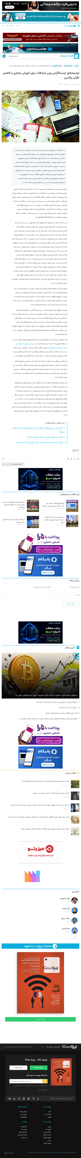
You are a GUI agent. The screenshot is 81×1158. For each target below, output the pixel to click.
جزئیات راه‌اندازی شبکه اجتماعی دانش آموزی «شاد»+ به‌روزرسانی (39, 442)
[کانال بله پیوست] (40, 17)
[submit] (45, 1081)
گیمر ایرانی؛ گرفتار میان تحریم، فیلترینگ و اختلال (61, 713)
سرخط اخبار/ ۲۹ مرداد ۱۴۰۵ (68, 707)
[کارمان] (40, 876)
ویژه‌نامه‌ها (24, 1127)
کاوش (49, 1117)
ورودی (49, 1127)
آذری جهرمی (75, 450)
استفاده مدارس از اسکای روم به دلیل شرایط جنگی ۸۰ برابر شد (56, 702)
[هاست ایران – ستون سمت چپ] (40, 479)
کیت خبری (24, 1138)
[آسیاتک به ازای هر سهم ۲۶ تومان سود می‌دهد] (33, 528)
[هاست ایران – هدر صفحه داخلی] (40, 48)
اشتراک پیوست (40, 1019)
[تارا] (40, 543)
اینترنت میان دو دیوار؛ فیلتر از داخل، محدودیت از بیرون (51, 793)
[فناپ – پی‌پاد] (40, 565)
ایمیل (77, 595)
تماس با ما (24, 1129)
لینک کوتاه (8, 464)
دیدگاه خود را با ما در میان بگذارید (42, 587)
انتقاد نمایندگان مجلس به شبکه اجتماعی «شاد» (45, 437)
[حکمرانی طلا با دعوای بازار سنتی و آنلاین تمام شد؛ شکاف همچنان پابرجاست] (33, 512)
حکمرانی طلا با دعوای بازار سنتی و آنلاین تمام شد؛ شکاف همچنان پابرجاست (14, 505)
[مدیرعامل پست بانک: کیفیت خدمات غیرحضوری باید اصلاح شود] (72, 527)
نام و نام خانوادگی (74, 587)
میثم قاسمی (66, 928)
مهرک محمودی (65, 898)
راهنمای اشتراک (23, 1132)
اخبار (50, 1112)
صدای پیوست (23, 1112)
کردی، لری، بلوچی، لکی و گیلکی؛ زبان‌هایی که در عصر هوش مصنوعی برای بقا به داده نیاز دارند (38, 817)
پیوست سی (24, 1114)
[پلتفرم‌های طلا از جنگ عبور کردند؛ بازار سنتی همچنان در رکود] (72, 512)
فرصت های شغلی (22, 1135)
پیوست (76, 66)
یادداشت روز (48, 1114)
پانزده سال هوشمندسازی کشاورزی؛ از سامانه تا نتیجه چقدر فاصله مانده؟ (45, 781)
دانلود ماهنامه (39, 1068)
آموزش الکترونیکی (57, 66)
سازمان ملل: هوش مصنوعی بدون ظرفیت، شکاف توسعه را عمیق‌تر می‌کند (45, 829)
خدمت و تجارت (47, 1135)
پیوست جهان (47, 1143)
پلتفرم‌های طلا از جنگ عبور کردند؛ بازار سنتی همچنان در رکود (53, 504)
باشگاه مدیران (47, 1132)
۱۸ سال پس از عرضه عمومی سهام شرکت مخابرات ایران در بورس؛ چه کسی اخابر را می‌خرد (40, 805)
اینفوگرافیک (24, 1117)
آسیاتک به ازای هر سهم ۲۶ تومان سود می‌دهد (14, 521)
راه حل (49, 1140)
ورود (17, 25)
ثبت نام (8, 25)
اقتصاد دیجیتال (66, 56)
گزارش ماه (48, 1129)
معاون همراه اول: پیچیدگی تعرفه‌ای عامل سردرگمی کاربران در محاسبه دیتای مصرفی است (48, 718)
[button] (79, 25)
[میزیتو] (40, 852)
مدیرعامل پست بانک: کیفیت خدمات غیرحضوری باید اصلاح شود (54, 520)
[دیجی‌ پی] (40, 6)
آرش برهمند (66, 908)
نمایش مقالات (18, 1068)
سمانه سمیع (65, 918)
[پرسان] (40, 37)
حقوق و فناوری (47, 1138)
